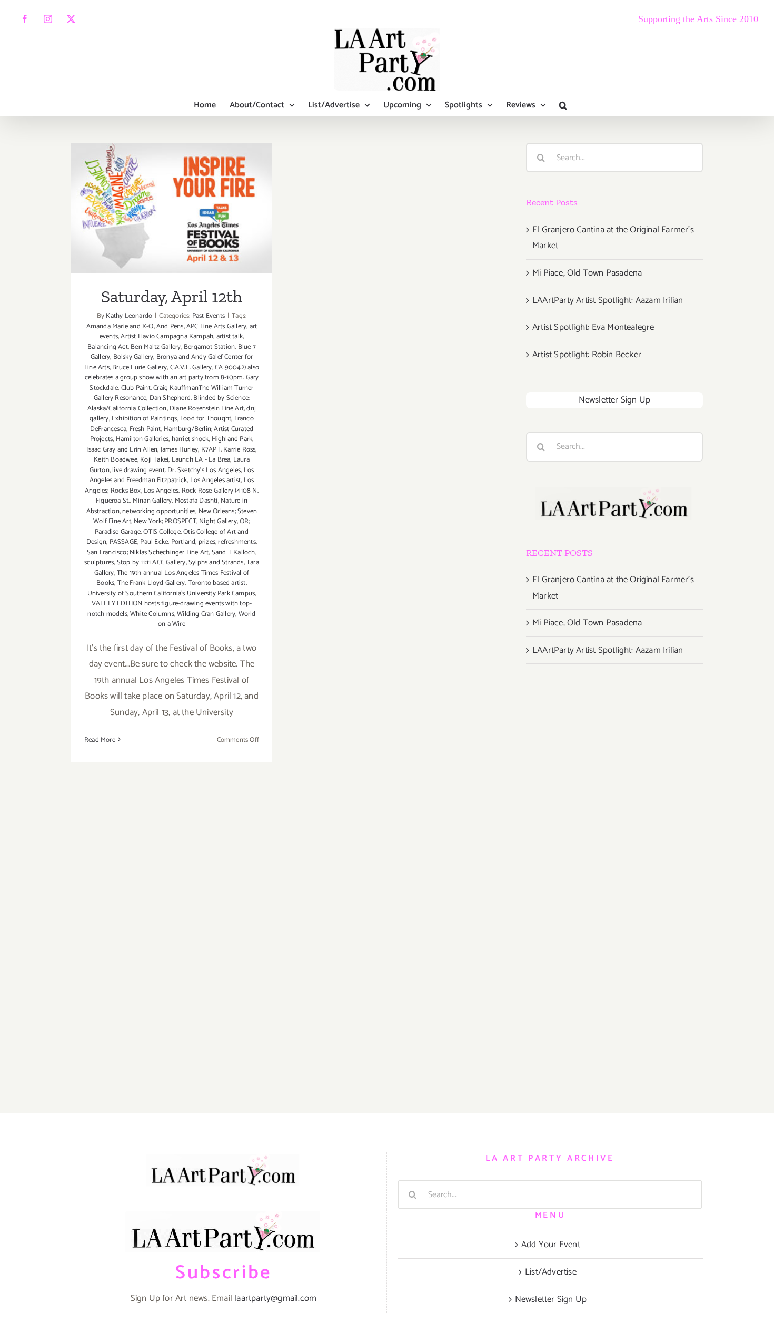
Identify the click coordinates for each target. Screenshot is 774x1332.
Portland (183, 541)
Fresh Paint (145, 429)
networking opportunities (158, 511)
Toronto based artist (217, 583)
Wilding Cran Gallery (206, 614)
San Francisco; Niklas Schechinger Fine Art (148, 552)
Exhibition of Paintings (144, 418)
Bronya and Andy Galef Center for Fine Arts (168, 362)
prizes (207, 541)
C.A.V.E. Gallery (191, 367)
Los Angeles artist (215, 480)
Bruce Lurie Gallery (139, 367)
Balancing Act (107, 346)
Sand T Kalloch (233, 552)
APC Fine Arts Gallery (216, 326)
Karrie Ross (239, 449)
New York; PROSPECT (165, 521)
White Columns (152, 614)
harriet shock (190, 439)
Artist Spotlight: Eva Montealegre (593, 327)
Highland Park (232, 439)
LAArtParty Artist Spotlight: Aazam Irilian (607, 300)
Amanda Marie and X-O (120, 326)
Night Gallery (218, 521)
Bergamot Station (209, 346)
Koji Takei (154, 459)
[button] (563, 105)
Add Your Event (550, 1244)
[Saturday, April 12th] (171, 208)
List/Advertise (551, 1272)
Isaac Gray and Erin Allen (121, 449)
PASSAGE (123, 541)
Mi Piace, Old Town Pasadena (587, 273)
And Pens (170, 326)
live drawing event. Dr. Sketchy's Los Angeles (176, 470)
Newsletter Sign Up (615, 400)
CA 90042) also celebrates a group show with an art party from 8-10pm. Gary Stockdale (172, 378)
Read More (99, 740)
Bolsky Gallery (133, 357)
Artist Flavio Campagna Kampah (167, 336)
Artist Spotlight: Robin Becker (586, 354)
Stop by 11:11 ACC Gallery (151, 562)
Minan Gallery (152, 500)
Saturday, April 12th (172, 194)
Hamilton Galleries (142, 439)
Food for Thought (205, 418)
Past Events (208, 315)
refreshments (236, 541)
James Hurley (179, 449)
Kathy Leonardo (129, 315)
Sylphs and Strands (216, 562)
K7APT (211, 449)
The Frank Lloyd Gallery (151, 583)
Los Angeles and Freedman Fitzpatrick (172, 475)
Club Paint (136, 388)
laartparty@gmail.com (275, 1298)
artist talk (229, 336)
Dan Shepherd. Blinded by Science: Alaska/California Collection (168, 403)
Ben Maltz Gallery (156, 346)
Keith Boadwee (115, 459)
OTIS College (161, 531)
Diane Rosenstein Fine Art (207, 408)
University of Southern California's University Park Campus (171, 593)
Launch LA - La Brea (201, 459)
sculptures (99, 562)
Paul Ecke (154, 541)
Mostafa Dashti (196, 500)
